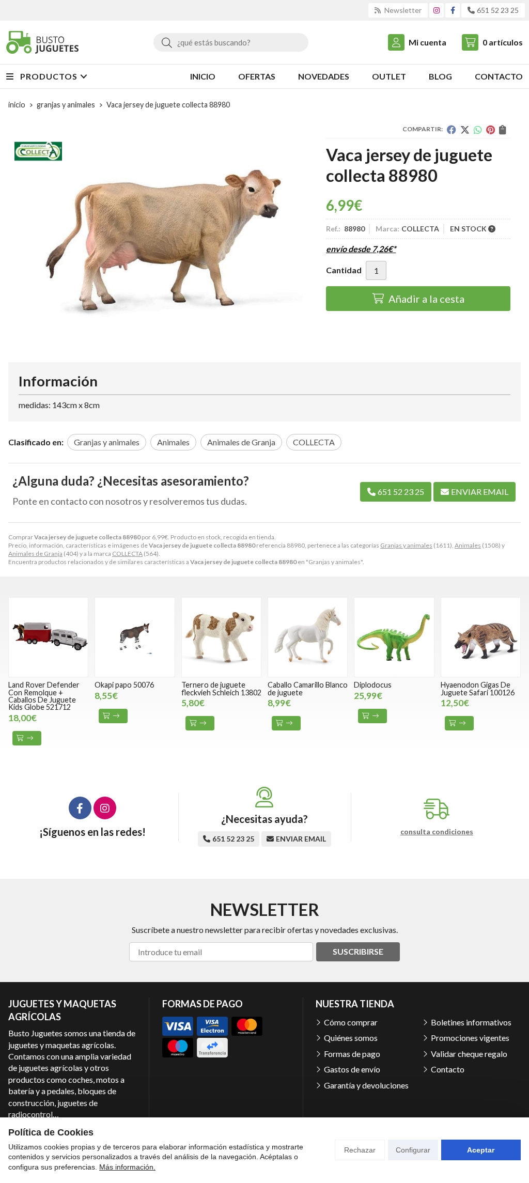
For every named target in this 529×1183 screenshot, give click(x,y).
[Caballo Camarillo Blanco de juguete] (307, 637)
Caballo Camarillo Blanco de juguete (308, 688)
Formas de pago (352, 1054)
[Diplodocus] (393, 637)
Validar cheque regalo (469, 1054)
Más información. (127, 1167)
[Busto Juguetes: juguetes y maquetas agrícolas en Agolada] (42, 42)
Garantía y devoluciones (366, 1085)
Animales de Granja (35, 553)
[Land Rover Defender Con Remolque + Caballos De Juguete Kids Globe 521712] (48, 637)
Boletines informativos (471, 1022)
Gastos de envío (352, 1069)
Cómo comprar (351, 1022)
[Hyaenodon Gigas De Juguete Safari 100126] (480, 637)
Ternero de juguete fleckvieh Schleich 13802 (221, 688)
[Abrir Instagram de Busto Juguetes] (436, 10)
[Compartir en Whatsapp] (478, 129)
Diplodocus (373, 684)
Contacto (447, 1069)
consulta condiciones (436, 832)
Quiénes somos (351, 1037)
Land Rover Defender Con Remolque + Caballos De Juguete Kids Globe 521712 (44, 695)
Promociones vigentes (470, 1037)
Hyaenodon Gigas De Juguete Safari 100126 (478, 688)
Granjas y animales (406, 545)
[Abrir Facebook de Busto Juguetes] (452, 10)
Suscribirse (358, 951)
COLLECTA (127, 553)
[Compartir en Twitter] (465, 129)
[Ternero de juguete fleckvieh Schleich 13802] (221, 637)
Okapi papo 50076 (124, 684)
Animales (468, 545)
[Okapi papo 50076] (134, 637)
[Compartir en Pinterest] (490, 129)
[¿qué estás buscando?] (230, 42)
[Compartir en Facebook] (451, 129)
